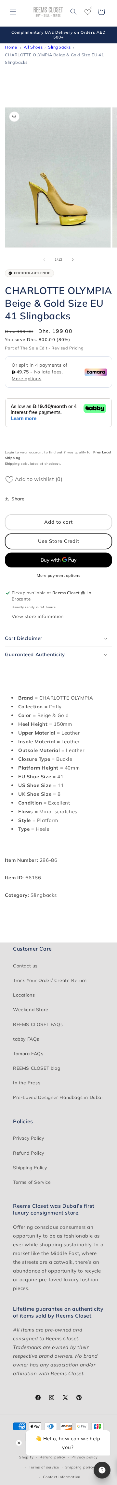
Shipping (12, 464)
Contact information (61, 1477)
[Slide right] (73, 260)
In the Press (26, 1083)
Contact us (25, 966)
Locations (24, 995)
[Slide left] (44, 260)
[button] (13, 12)
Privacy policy (85, 1457)
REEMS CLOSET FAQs (38, 1024)
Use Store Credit (58, 541)
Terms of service (44, 1467)
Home (11, 47)
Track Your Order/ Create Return (50, 980)
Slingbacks (59, 47)
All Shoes (33, 47)
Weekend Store (30, 1009)
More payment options (58, 575)
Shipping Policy (30, 1168)
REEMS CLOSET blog (36, 1068)
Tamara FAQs (28, 1054)
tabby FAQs (26, 1039)
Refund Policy (28, 1153)
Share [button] (18, 499)
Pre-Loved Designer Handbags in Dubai (58, 1097)
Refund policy (52, 1457)
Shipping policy (80, 1467)
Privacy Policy (28, 1138)
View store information (38, 616)
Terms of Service (32, 1182)
